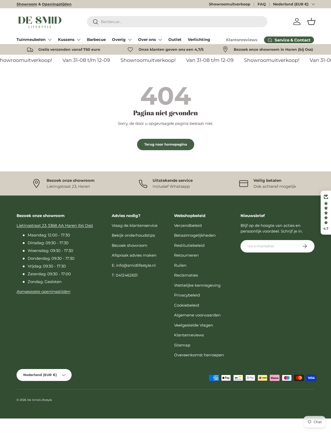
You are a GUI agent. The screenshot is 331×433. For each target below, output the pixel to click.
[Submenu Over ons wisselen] (160, 40)
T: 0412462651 (125, 275)
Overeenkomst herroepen (199, 354)
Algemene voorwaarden (197, 315)
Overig (119, 39)
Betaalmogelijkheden (195, 235)
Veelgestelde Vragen (193, 325)
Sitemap (182, 345)
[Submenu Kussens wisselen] (79, 40)
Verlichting (199, 39)
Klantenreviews (241, 39)
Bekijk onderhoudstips (133, 235)
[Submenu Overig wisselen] (130, 40)
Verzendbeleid (188, 225)
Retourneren (186, 255)
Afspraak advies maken (134, 255)
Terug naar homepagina (165, 144)
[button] (311, 21)
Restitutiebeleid (189, 245)
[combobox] (177, 21)
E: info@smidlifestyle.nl (134, 265)
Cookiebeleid (186, 305)
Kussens (66, 39)
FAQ (262, 4)
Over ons (147, 39)
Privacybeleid (187, 295)
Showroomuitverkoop (229, 4)
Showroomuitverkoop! (146, 60)
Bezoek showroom (129, 245)
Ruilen (180, 265)
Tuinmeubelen (31, 39)
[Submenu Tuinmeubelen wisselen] (50, 40)
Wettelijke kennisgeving (197, 285)
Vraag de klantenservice (134, 225)
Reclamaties (186, 275)
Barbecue (96, 39)
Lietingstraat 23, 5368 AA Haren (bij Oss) (55, 225)
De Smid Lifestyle (39, 400)
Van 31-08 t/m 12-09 (84, 60)
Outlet (175, 39)
